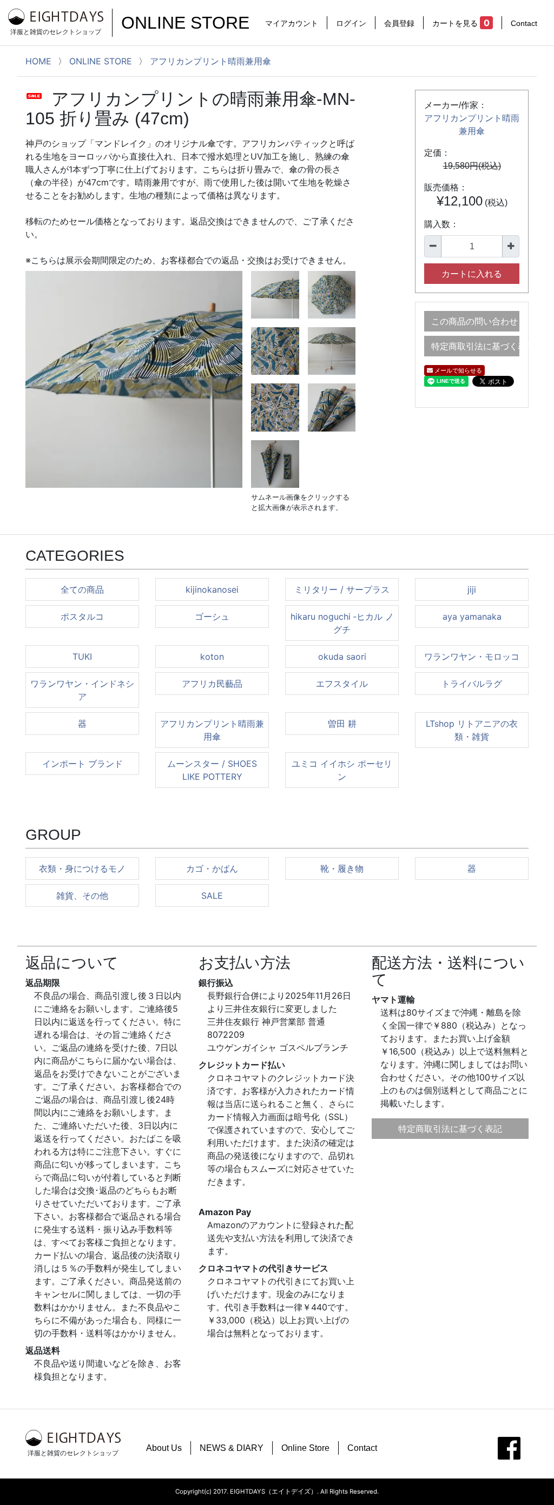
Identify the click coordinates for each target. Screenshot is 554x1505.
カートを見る (460, 22)
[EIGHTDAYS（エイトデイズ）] (55, 16)
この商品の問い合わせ (474, 321)
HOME (38, 61)
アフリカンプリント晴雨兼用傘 (210, 61)
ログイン (351, 23)
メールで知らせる (457, 370)
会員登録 (399, 23)
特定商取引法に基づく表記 (475, 346)
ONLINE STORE (185, 22)
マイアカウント (291, 23)
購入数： (441, 224)
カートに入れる (471, 273)
